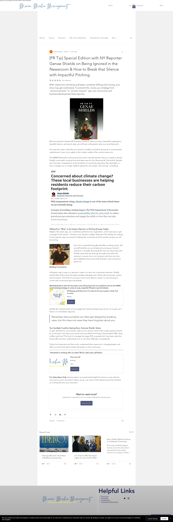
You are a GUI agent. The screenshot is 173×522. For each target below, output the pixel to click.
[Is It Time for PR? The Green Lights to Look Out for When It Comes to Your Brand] (86, 444)
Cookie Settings (153, 519)
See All (131, 432)
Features (51, 38)
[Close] (170, 518)
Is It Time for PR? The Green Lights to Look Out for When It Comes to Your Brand (86, 457)
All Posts (42, 38)
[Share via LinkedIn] (60, 414)
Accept (164, 519)
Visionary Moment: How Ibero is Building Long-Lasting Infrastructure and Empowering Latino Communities (54, 457)
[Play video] (86, 119)
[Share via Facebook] (50, 414)
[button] (131, 38)
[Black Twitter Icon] (125, 498)
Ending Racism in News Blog (99, 38)
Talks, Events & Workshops (77, 38)
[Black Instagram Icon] (128, 498)
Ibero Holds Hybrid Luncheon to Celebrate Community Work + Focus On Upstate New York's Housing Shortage (119, 440)
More (113, 38)
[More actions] (122, 52)
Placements (61, 38)
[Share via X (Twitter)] (55, 414)
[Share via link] (65, 414)
